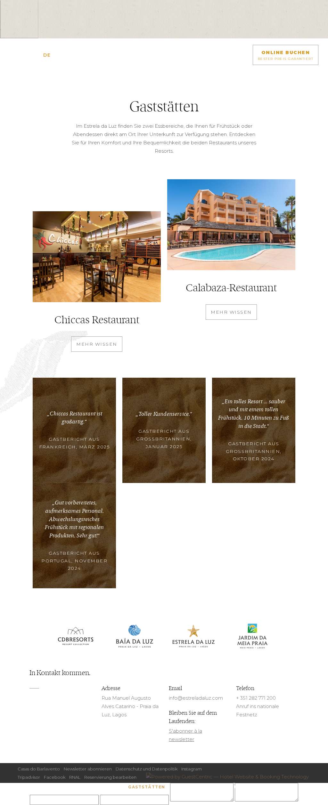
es (64, 55)
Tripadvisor (29, 777)
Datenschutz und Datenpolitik (146, 768)
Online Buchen (286, 55)
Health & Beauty (264, 787)
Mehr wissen (96, 344)
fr (38, 55)
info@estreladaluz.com (196, 698)
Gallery (181, 787)
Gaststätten (146, 787)
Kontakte (227, 787)
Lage (203, 787)
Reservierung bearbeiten (110, 777)
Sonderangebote (101, 787)
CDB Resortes (75, 636)
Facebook (54, 777)
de (47, 55)
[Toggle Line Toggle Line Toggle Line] (14, 55)
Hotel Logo (164, 60)
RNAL (74, 777)
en (29, 55)
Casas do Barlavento (39, 768)
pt (55, 55)
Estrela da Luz (193, 636)
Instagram (191, 768)
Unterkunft (59, 787)
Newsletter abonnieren (88, 768)
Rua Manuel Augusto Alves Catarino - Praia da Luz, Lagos (130, 706)
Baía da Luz (134, 636)
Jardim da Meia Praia (252, 636)
